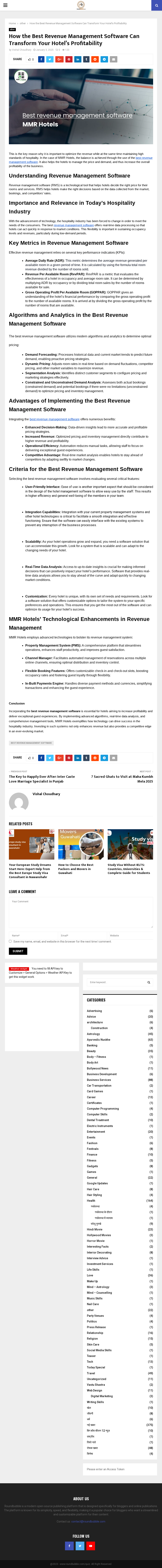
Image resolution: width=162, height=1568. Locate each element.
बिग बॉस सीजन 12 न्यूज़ (98, 1430)
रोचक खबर (92, 1448)
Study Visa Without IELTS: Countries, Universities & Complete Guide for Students (129, 869)
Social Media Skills (99, 1350)
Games (91, 1171)
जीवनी (90, 1413)
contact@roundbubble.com (88, 1521)
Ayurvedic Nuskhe (98, 1039)
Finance (92, 1154)
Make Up (92, 1281)
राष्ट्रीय (90, 1436)
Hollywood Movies (99, 1235)
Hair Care (93, 1189)
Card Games (95, 1091)
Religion (92, 1338)
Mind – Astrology (98, 1287)
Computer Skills (97, 1114)
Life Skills (93, 1269)
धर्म (88, 1419)
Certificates (94, 1103)
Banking (92, 1045)
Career (91, 1097)
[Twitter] (80, 1546)
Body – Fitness (96, 1056)
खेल (89, 1407)
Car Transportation (99, 1085)
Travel (91, 1373)
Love (90, 1275)
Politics (92, 1321)
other (12, 29)
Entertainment (96, 1131)
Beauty (91, 1051)
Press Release (96, 1327)
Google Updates (97, 1183)
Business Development (102, 1074)
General (92, 1177)
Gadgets (92, 1166)
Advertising (94, 1010)
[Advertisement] (37, 1018)
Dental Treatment (98, 1120)
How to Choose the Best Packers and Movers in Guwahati (75, 869)
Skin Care (93, 1344)
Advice (91, 1016)
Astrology (93, 1034)
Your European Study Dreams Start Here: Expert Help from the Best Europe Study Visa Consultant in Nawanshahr (30, 871)
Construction (99, 1028)
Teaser (91, 1356)
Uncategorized (96, 1379)
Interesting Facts (98, 1246)
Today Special (96, 1367)
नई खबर (91, 1425)
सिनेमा (90, 1453)
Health (91, 1200)
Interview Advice (97, 1258)
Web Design (94, 1390)
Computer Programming (103, 1108)
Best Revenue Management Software (31, 743)
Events (91, 1137)
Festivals (93, 1148)
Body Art (92, 1062)
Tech (90, 1361)
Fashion (92, 1143)
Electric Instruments (100, 1126)
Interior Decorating (99, 1252)
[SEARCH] (149, 982)
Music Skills (95, 1298)
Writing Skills (95, 1402)
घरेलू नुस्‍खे (96, 1223)
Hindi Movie (94, 1229)
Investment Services (100, 1264)
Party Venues (95, 1315)
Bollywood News (97, 1068)
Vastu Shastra (96, 1384)
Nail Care (93, 1304)
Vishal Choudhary (21, 49)
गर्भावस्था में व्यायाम (104, 1218)
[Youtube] (90, 1546)
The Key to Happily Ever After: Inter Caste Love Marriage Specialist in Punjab (42, 779)
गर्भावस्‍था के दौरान (103, 1212)
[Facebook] (69, 1546)
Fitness (91, 1160)
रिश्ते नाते (91, 1442)
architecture (95, 1022)
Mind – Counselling (99, 1292)
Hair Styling (94, 1195)
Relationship (95, 1332)
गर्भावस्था (95, 1206)
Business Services (99, 1079)
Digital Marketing (102, 1396)
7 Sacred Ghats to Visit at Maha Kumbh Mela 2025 (122, 779)
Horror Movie (96, 1240)
